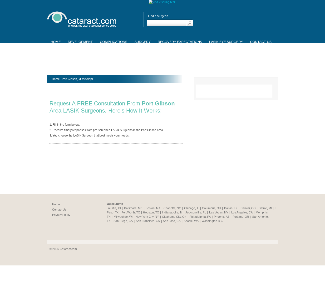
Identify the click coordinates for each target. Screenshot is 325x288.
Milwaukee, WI (123, 216)
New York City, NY (147, 216)
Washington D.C (212, 221)
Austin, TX (114, 208)
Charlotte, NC (172, 208)
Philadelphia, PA (200, 216)
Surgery (142, 42)
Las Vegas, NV (218, 212)
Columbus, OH (211, 208)
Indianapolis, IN (172, 212)
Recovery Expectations (180, 42)
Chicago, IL (191, 208)
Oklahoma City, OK (174, 216)
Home (56, 42)
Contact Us (260, 42)
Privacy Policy (61, 215)
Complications (113, 42)
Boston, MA (153, 208)
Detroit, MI (265, 208)
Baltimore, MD (133, 208)
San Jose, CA (172, 221)
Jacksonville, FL (195, 212)
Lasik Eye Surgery (226, 42)
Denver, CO (248, 208)
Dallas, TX (230, 208)
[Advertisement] (162, 60)
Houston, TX (151, 212)
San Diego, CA (123, 221)
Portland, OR (240, 216)
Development (80, 42)
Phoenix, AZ (221, 216)
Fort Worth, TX (131, 212)
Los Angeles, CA (242, 212)
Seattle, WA (191, 221)
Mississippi (86, 79)
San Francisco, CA (148, 221)
